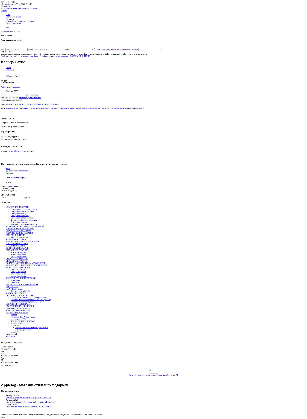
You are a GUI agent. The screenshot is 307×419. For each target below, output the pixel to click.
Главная (4, 11)
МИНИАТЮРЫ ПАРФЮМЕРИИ (20, 229)
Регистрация (11, 8)
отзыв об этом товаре (17, 151)
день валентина (50, 108)
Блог (8, 27)
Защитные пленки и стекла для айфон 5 (31, 328)
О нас (8, 15)
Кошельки (15, 282)
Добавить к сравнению (10, 87)
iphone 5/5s (15, 325)
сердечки (83, 108)
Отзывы (9, 70)
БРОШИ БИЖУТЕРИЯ (15, 246)
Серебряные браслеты (20, 216)
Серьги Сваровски (18, 276)
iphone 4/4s (15, 332)
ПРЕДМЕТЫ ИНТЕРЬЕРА (17, 259)
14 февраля (62, 108)
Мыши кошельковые (19, 257)
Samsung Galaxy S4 (18, 323)
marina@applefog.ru (15, 186)
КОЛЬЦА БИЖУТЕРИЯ (80, 56)
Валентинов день (37, 108)
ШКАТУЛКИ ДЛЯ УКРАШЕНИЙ (20, 306)
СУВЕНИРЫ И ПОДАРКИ (17, 261)
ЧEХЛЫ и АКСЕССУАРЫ (17, 313)
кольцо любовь (111, 108)
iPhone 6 (14, 315)
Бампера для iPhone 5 (24, 330)
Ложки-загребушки (18, 254)
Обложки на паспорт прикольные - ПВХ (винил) (31, 300)
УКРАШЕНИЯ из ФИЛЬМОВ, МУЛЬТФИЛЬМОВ (26, 265)
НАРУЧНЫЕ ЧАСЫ (14, 289)
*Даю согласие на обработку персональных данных (117, 49)
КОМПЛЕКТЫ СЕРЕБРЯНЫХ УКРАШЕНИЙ (25, 226)
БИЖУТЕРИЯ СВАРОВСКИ (18, 267)
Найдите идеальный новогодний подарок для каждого (28, 406)
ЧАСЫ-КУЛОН (12, 287)
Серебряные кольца (19, 213)
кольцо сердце (124, 108)
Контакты (10, 19)
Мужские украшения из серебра (24, 224)
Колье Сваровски (18, 269)
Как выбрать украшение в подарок (20, 21)
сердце (70, 108)
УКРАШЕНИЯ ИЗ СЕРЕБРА (18, 207)
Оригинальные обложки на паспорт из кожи (29, 297)
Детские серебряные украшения (24, 220)
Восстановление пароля (28, 8)
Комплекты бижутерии (20, 237)
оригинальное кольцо (96, 108)
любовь (26, 108)
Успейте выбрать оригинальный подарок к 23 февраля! (28, 398)
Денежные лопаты (18, 252)
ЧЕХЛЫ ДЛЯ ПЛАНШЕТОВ (23, 321)
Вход (3, 8)
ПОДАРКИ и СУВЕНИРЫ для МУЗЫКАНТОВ (25, 263)
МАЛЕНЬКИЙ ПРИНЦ (15, 293)
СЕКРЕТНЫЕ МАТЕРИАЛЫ (18, 304)
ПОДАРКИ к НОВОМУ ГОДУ (18, 231)
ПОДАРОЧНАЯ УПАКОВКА (18, 308)
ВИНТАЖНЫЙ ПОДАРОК (17, 248)
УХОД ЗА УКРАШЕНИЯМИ (18, 310)
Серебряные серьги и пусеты (22, 211)
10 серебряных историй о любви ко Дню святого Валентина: (31, 402)
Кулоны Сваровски (18, 274)
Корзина (4, 31)
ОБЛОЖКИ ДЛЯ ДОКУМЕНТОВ (20, 295)
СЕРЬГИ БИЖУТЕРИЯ (15, 235)
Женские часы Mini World (21, 291)
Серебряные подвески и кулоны (24, 209)
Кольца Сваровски (18, 272)
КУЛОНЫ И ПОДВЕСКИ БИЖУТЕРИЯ (22, 241)
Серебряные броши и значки (22, 218)
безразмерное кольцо (14, 108)
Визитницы (15, 280)
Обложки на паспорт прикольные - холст (27, 302)
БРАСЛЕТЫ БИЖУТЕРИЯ (17, 244)
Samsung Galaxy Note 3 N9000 (23, 317)
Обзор (8, 68)
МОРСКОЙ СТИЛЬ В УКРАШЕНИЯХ (22, 285)
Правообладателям (13, 23)
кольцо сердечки (137, 108)
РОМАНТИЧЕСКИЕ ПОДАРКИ (45, 104)
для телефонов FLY (18, 319)
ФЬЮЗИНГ (10, 336)
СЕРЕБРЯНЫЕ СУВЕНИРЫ (18, 250)
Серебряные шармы (19, 222)
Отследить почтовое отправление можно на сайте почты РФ (153, 375)
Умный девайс (12, 334)
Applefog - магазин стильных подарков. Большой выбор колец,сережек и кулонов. (34, 56)
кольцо (76, 108)
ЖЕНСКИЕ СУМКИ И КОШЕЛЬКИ (21, 278)
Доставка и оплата (13, 17)
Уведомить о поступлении (11, 100)
